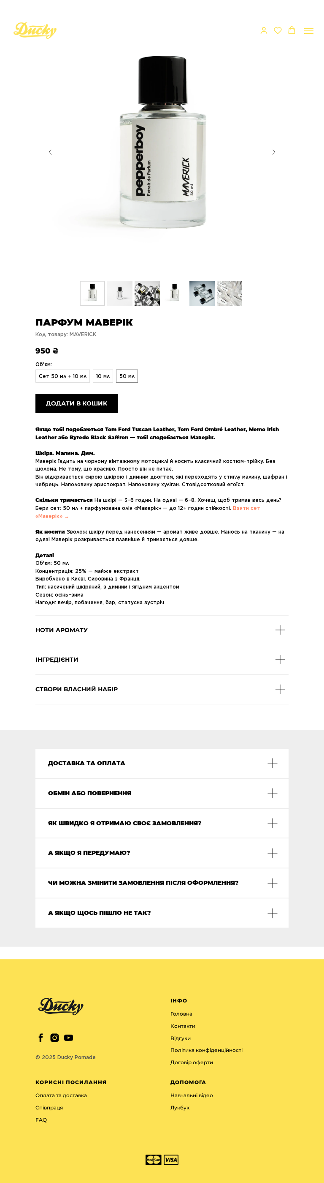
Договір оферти (191, 1062)
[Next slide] (273, 152)
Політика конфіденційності (206, 1050)
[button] (264, 30)
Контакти (182, 1026)
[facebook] (40, 1037)
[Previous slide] (50, 152)
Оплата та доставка (61, 1095)
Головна (181, 1013)
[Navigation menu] (308, 31)
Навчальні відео (191, 1095)
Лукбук (179, 1107)
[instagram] (54, 1037)
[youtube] (68, 1037)
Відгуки (180, 1038)
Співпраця (49, 1107)
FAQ (41, 1120)
